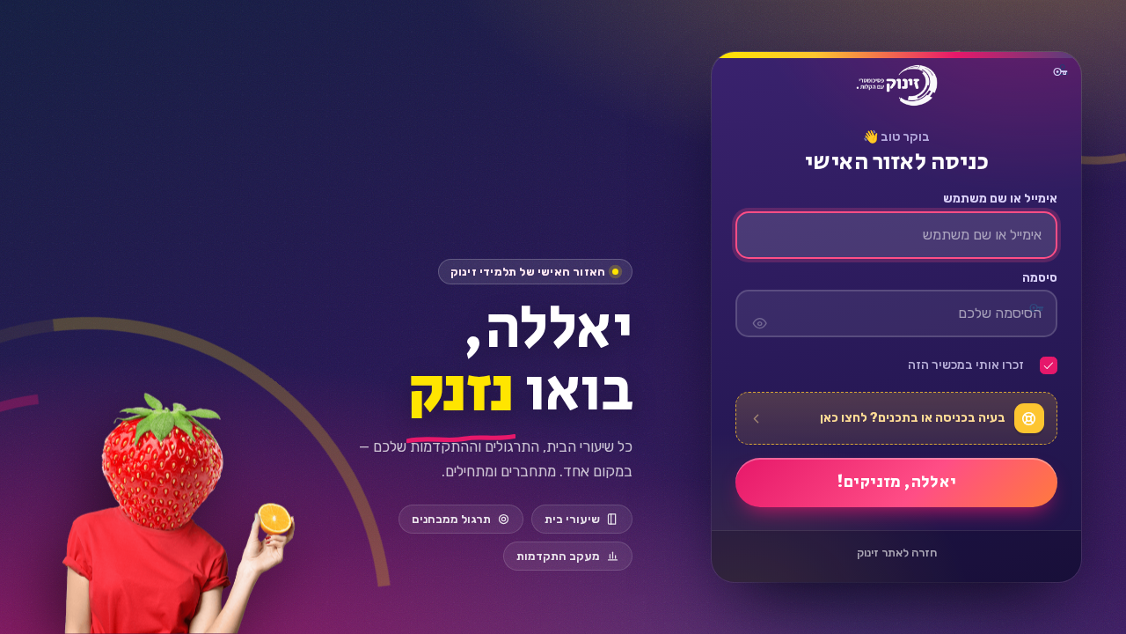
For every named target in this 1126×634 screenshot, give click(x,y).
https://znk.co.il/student (896, 85)
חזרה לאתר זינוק (896, 552)
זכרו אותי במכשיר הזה (966, 365)
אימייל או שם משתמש (1000, 199)
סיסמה (1039, 278)
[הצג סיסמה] (759, 313)
